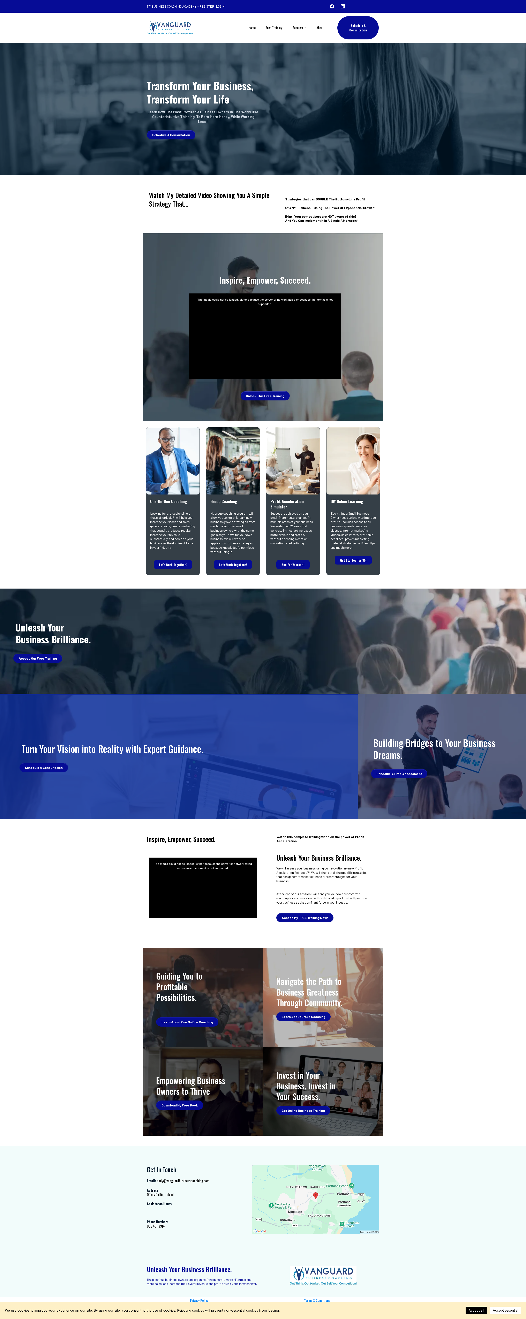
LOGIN (220, 6)
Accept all (476, 1310)
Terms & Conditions (317, 1300)
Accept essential (505, 1310)
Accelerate (299, 27)
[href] (315, 1199)
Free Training (274, 27)
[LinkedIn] (342, 6)
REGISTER (207, 6)
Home (252, 27)
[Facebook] (332, 6)
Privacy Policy (199, 1300)
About (320, 27)
